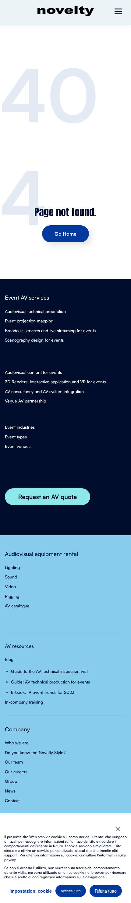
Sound (11, 576)
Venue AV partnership (25, 400)
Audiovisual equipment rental (41, 553)
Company (17, 729)
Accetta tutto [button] (71, 890)
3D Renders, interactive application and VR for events (55, 381)
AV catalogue (17, 605)
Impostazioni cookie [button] (30, 891)
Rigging (12, 596)
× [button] (117, 826)
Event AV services (27, 297)
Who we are (16, 742)
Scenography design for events (34, 340)
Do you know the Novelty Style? (35, 752)
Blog (9, 659)
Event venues (17, 446)
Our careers (16, 771)
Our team (14, 761)
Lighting (12, 567)
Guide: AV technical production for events (50, 681)
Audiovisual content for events (33, 372)
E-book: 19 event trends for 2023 (42, 692)
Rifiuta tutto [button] (106, 890)
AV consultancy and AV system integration (44, 391)
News (10, 790)
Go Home (65, 234)
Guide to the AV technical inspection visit (49, 671)
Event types (16, 436)
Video (10, 586)
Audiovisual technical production (35, 311)
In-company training (24, 701)
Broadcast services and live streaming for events (50, 330)
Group (11, 781)
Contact (12, 800)
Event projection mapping (29, 320)
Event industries (20, 427)
